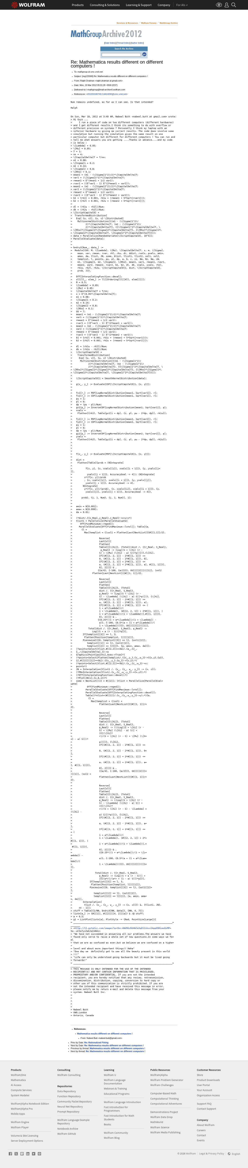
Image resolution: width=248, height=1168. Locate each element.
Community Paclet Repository (74, 1101)
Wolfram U (110, 1075)
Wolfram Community (116, 1132)
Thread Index (123, 43)
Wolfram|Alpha (159, 1075)
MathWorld (156, 1122)
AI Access (16, 1085)
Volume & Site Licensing (24, 1135)
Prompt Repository (68, 1111)
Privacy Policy (216, 1153)
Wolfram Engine (20, 1122)
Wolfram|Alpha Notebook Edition (30, 1103)
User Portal (203, 1085)
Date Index (110, 43)
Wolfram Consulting (68, 1075)
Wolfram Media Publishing (165, 1132)
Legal (202, 1153)
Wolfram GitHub (66, 1133)
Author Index (137, 43)
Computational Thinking (164, 1098)
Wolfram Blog (112, 1137)
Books (107, 1124)
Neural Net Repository (70, 1106)
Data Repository (66, 1091)
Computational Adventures (166, 1103)
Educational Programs (116, 1093)
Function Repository (69, 1096)
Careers (201, 1130)
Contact (201, 1135)
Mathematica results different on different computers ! (105, 1033)
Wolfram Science (159, 1127)
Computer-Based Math (163, 1093)
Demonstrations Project (164, 1112)
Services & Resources (127, 23)
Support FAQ (204, 1103)
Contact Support (206, 1108)
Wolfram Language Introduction (122, 1102)
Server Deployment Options (27, 1140)
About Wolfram (205, 1125)
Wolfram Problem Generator (166, 1080)
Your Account (204, 1090)
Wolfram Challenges (162, 1085)
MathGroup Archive (169, 23)
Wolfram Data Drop (161, 1117)
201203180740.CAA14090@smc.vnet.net (106, 94)
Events (201, 1140)
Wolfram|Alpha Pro (22, 1108)
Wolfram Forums (149, 23)
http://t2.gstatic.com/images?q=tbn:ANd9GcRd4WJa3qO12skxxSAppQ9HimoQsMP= (123, 928)
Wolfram (191, 1153)
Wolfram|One (18, 1075)
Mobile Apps (18, 1113)
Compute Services (21, 1090)
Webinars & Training (115, 1088)
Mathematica (18, 1080)
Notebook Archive (67, 1128)
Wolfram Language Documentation (115, 1081)
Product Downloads (208, 1080)
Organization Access (208, 1095)
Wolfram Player (20, 1127)
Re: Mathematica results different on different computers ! (114, 1045)
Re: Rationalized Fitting (96, 1042)
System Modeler (20, 1095)
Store (200, 1075)
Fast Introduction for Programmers (116, 1108)
